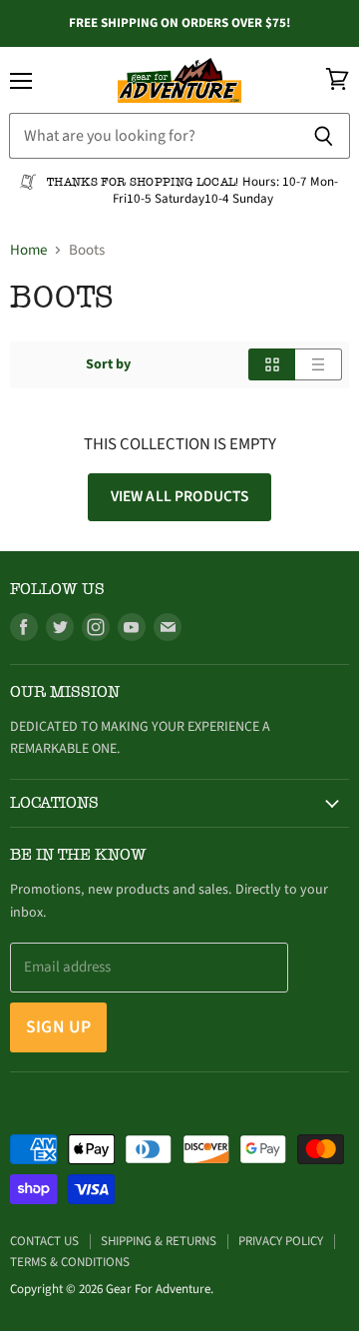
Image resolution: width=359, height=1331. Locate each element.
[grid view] (271, 364)
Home (28, 250)
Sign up (58, 1026)
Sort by (108, 364)
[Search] (323, 136)
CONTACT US (44, 1241)
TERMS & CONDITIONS (70, 1262)
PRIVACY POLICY (280, 1241)
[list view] (318, 364)
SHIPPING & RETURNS (158, 1241)
